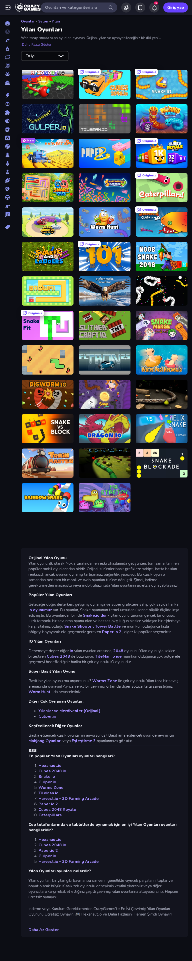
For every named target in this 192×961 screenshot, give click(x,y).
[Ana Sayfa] (7, 23)
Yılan (56, 21)
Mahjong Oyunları (45, 741)
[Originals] (7, 65)
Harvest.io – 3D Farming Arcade (68, 798)
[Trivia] (7, 214)
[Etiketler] (7, 227)
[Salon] (7, 163)
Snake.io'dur (95, 615)
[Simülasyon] (7, 172)
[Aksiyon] (7, 95)
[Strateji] (7, 189)
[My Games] (140, 7)
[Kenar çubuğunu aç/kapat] (8, 7)
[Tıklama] (7, 206)
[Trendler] (7, 48)
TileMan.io (48, 793)
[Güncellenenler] (7, 57)
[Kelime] (7, 138)
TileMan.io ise (108, 656)
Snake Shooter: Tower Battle (92, 626)
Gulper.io (47, 716)
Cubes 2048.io (52, 771)
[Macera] (7, 146)
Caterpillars (50, 815)
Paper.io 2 (112, 632)
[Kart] (7, 129)
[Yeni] (7, 40)
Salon (43, 21)
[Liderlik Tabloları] (7, 82)
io (71, 651)
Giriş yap (175, 7)
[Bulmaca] (7, 112)
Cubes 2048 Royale (57, 809)
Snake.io (46, 776)
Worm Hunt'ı (40, 692)
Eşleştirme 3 (84, 741)
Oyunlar (28, 21)
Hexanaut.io (50, 765)
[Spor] (7, 180)
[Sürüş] (7, 197)
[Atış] (7, 104)
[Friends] (126, 7)
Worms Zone (104, 681)
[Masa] (7, 155)
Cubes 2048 (58, 656)
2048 (118, 651)
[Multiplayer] (7, 74)
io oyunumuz (40, 610)
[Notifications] (154, 7)
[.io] (7, 121)
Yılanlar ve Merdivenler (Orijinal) (69, 711)
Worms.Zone (51, 787)
